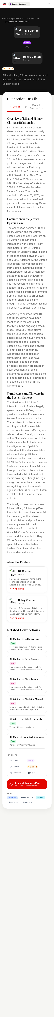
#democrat (27, 802)
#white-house (27, 797)
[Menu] (49, 4)
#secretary (13, 802)
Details (16, 106)
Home (5, 18)
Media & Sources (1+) (36, 106)
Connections (34, 18)
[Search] (43, 4)
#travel (40, 797)
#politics (12, 797)
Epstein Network (18, 18)
